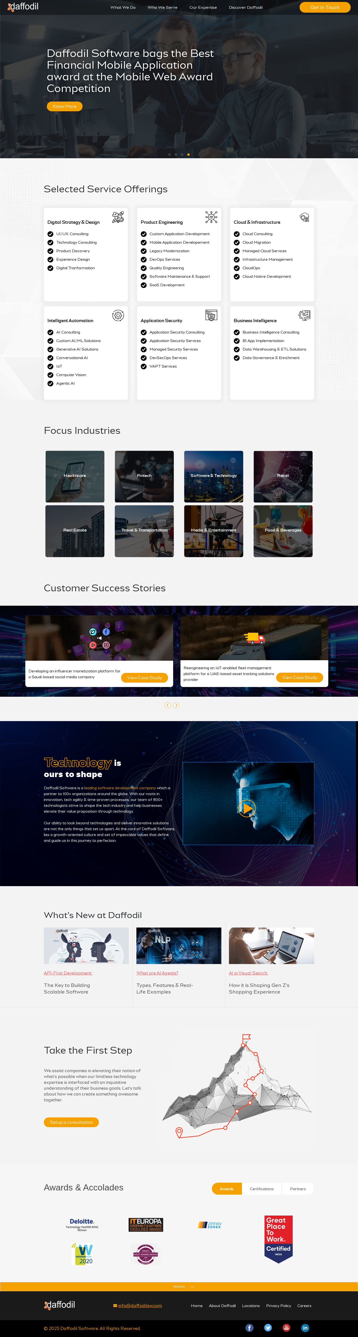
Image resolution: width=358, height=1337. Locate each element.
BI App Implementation (263, 341)
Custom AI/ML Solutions (78, 341)
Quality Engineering (167, 268)
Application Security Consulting (177, 332)
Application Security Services (175, 341)
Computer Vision (71, 375)
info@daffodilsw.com (140, 1305)
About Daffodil (222, 1306)
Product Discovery (73, 251)
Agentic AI (65, 383)
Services (179, 1286)
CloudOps (251, 268)
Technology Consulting (76, 242)
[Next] (176, 705)
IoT (59, 366)
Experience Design (73, 259)
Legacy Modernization (169, 251)
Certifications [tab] (262, 1189)
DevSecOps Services (168, 358)
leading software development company (120, 788)
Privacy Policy (278, 1306)
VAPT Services (163, 366)
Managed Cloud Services (265, 251)
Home (197, 1306)
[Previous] (168, 705)
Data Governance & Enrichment (271, 358)
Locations (251, 1306)
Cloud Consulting (258, 234)
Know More (73, 106)
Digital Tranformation (75, 268)
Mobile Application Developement (179, 242)
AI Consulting (68, 332)
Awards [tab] (227, 1189)
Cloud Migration (257, 242)
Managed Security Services (174, 349)
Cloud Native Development (267, 276)
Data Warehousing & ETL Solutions (274, 349)
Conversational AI (72, 358)
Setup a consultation (71, 1122)
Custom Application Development (180, 234)
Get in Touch (325, 7)
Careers (304, 1306)
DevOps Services (165, 259)
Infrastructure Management (268, 259)
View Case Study (151, 677)
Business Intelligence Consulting (271, 332)
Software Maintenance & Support (180, 276)
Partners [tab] (298, 1189)
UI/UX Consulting (72, 234)
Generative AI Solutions (77, 349)
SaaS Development (167, 285)
